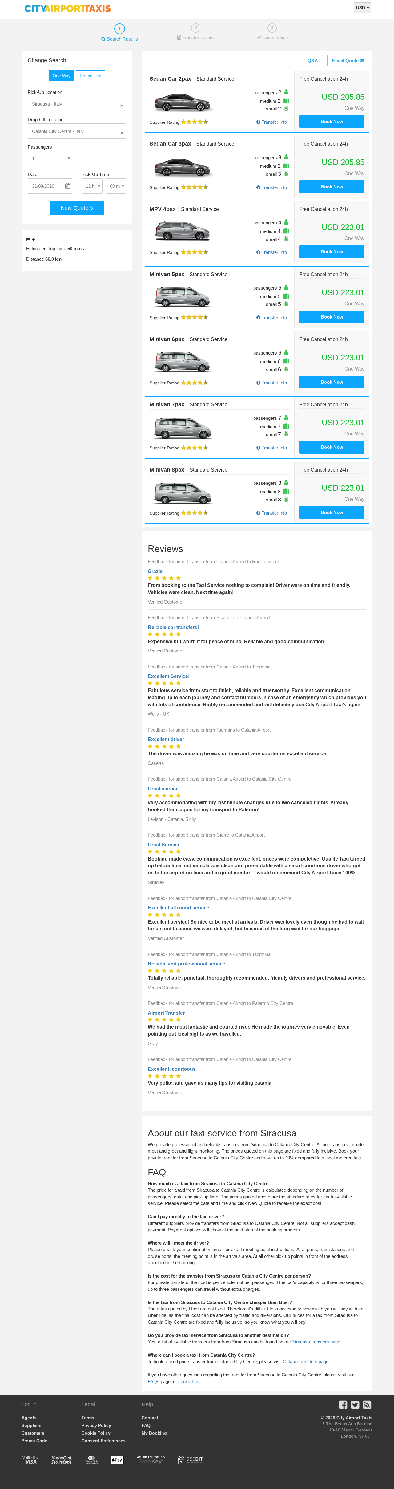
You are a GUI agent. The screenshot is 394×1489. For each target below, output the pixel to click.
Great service (163, 788)
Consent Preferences (104, 1440)
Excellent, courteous (172, 1069)
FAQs (153, 1381)
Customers (33, 1433)
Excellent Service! (169, 676)
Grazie (155, 571)
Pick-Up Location (45, 92)
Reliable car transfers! (173, 627)
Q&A (313, 60)
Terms (88, 1417)
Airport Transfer (166, 1013)
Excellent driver (166, 739)
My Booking (154, 1433)
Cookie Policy (96, 1433)
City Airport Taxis (354, 1417)
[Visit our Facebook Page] (343, 1406)
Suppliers (32, 1425)
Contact (150, 1417)
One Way (61, 75)
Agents (29, 1417)
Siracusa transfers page (316, 1341)
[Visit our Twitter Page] (355, 1406)
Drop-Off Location (45, 119)
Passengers (40, 147)
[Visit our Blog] (367, 1406)
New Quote (75, 208)
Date (32, 174)
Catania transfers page (305, 1361)
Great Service (163, 844)
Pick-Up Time (95, 174)
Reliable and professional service (186, 963)
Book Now (332, 121)
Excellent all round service (178, 907)
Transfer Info (273, 122)
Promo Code (34, 1440)
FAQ (146, 1425)
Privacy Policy (96, 1425)
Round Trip (90, 75)
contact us (188, 1381)
